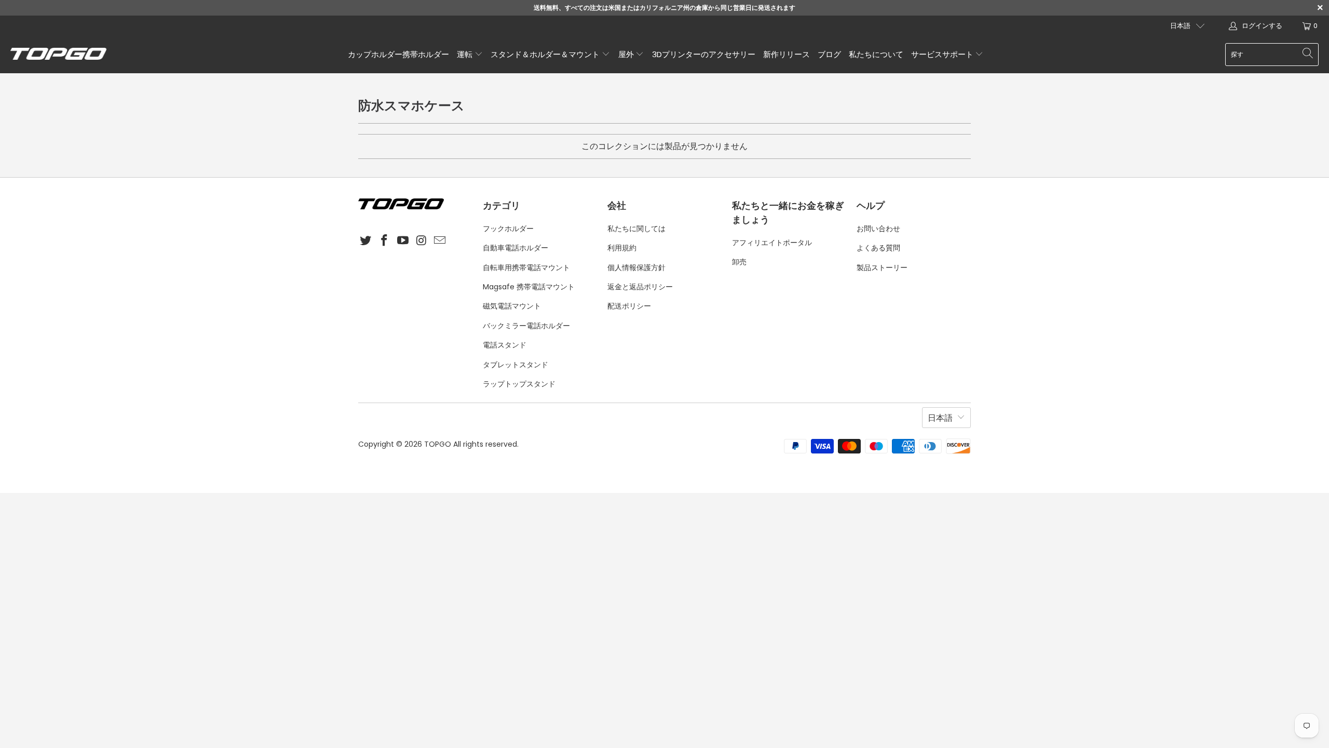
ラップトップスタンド (519, 384)
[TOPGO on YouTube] (403, 241)
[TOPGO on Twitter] (366, 241)
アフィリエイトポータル (772, 242)
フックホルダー (508, 228)
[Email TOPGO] (440, 241)
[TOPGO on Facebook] (384, 241)
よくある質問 (878, 248)
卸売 (739, 262)
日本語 (1180, 26)
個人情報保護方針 (636, 267)
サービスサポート (943, 54)
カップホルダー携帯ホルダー (398, 54)
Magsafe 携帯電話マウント (529, 287)
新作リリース (786, 54)
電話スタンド (504, 345)
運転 (465, 54)
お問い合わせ (878, 228)
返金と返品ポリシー (640, 287)
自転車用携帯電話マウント (526, 267)
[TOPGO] (58, 54)
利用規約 (621, 248)
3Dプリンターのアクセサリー (703, 54)
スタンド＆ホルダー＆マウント (546, 54)
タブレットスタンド (515, 364)
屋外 (627, 54)
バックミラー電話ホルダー (526, 325)
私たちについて (876, 54)
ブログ (829, 54)
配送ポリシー (629, 306)
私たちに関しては (636, 228)
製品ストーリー (882, 267)
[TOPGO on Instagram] (421, 241)
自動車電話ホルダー (515, 248)
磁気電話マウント (512, 306)
